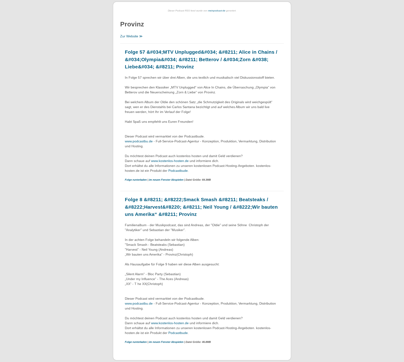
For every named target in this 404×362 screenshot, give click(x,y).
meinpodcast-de (216, 10)
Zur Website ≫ (131, 36)
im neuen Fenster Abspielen (166, 179)
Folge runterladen (136, 179)
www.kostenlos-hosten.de (170, 161)
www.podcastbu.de (139, 141)
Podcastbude (178, 170)
